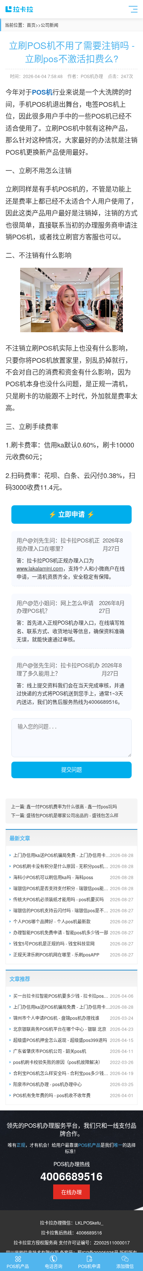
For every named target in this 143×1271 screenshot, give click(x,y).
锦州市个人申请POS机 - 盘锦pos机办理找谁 (73, 1018)
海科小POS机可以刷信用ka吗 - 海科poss (73, 877)
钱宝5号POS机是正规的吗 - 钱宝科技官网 (73, 943)
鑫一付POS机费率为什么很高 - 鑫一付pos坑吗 (71, 806)
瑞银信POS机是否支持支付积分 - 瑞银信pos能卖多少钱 (73, 888)
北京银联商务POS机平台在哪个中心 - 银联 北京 (73, 1029)
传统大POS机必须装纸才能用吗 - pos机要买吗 (73, 899)
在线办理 (71, 1191)
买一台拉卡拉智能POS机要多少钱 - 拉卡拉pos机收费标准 (73, 996)
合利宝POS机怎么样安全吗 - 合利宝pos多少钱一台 (73, 1073)
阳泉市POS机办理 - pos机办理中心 (73, 1084)
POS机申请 (89, 1266)
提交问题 (71, 770)
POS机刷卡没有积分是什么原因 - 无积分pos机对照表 (73, 866)
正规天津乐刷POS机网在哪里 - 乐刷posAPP (73, 954)
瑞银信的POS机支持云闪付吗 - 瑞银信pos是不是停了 (73, 910)
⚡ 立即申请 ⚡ (71, 514)
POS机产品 (18, 1266)
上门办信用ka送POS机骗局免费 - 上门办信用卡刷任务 (73, 855)
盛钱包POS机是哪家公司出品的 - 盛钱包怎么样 (72, 815)
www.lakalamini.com (39, 568)
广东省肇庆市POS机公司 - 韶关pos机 (73, 1051)
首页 (31, 25)
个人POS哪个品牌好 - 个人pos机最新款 (73, 921)
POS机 (42, 92)
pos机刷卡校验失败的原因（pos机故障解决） (73, 1062)
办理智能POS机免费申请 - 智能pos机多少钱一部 (73, 932)
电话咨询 (53, 1266)
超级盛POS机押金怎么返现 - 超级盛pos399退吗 (73, 1040)
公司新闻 (49, 25)
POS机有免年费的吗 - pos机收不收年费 (73, 1095)
